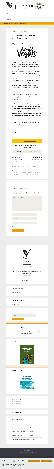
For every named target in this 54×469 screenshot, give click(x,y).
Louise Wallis (23, 172)
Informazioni (12, 14)
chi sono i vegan (18, 170)
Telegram (11, 23)
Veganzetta (14, 423)
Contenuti (20, 14)
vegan (22, 174)
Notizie (23, 166)
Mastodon (16, 23)
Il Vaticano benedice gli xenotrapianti (25, 423)
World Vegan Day (33, 61)
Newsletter (43, 14)
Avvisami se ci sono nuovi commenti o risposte (25, 227)
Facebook (6, 23)
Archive (24, 23)
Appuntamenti (17, 166)
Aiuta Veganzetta (34, 14)
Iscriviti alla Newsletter (27, 280)
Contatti (9, 19)
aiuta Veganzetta (30, 133)
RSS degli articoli (17, 399)
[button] (7, 14)
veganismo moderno (34, 174)
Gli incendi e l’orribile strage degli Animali (17, 160)
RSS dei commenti (17, 401)
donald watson (26, 170)
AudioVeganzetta (15, 304)
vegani (27, 174)
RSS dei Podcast (17, 403)
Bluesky (20, 23)
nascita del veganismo (32, 172)
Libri (27, 14)
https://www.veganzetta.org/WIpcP (30, 151)
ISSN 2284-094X (27, 264)
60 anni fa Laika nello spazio (36, 160)
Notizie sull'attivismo (31, 166)
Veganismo (16, 168)
